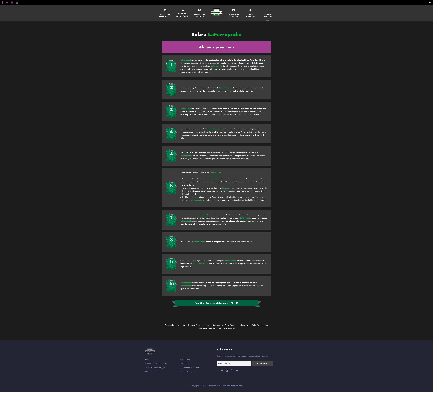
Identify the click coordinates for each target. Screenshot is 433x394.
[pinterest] (12, 3)
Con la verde (185, 359)
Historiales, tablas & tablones (156, 363)
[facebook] (2, 3)
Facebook (226, 188)
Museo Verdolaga (151, 371)
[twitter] (17, 3)
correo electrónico (213, 179)
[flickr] (7, 3)
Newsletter (184, 363)
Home (147, 359)
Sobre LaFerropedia (187, 371)
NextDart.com (237, 385)
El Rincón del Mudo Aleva (190, 367)
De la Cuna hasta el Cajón (155, 367)
